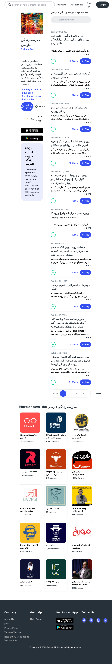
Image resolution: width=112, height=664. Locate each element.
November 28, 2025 (60, 137)
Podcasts (61, 4)
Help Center (36, 619)
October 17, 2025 (59, 315)
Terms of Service (12, 632)
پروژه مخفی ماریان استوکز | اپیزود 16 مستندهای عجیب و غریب (70, 215)
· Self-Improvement (31, 96)
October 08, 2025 (59, 353)
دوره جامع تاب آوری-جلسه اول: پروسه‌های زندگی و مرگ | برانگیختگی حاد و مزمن (70, 39)
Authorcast (76, 4)
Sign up (89, 5)
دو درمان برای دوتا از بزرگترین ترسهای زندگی (70, 287)
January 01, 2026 (59, 32)
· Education (27, 92)
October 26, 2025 (59, 281)
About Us (9, 619)
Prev (55, 393)
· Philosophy (27, 99)
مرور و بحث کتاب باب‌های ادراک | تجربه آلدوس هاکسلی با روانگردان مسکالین (71, 143)
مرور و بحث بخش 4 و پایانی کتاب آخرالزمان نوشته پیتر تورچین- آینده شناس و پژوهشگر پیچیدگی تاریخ (68, 323)
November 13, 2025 (60, 209)
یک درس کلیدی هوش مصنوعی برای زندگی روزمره (69, 109)
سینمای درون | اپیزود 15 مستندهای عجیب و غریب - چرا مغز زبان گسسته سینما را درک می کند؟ (70, 251)
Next (98, 393)
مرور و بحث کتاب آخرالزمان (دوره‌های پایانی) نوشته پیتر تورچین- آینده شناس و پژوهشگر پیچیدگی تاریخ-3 (70, 360)
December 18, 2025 (60, 70)
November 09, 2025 (60, 243)
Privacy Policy (11, 627)
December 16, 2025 (60, 103)
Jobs (6, 623)
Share (41, 106)
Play (87, 61)
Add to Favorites (29, 106)
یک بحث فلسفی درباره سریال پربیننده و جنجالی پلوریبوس (70, 75)
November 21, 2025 (60, 171)
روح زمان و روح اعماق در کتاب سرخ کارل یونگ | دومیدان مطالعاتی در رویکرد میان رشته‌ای (69, 179)
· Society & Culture (31, 89)
